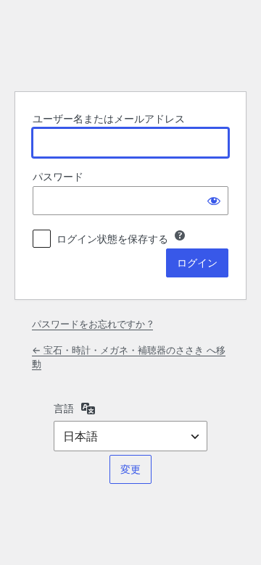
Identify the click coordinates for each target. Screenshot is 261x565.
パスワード (58, 176)
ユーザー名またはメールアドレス (109, 118)
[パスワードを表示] (213, 200)
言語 (64, 408)
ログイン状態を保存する (112, 239)
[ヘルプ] (179, 235)
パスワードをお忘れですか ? (92, 324)
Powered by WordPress (130, 43)
